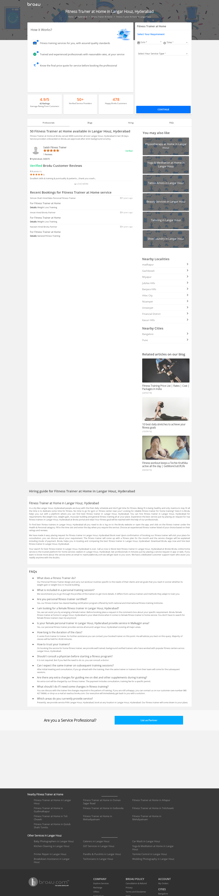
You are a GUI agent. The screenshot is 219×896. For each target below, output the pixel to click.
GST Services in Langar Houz (98, 846)
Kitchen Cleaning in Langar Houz (51, 846)
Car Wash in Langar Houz (146, 841)
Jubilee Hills (148, 283)
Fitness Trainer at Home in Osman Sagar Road (102, 801)
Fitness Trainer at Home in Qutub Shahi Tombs (52, 826)
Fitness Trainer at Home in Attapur (151, 800)
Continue (163, 109)
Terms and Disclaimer (136, 891)
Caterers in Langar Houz (96, 841)
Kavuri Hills (148, 320)
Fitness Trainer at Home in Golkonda (103, 808)
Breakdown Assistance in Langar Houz (52, 860)
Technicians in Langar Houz (98, 858)
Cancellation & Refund (136, 883)
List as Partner (149, 720)
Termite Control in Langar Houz (149, 854)
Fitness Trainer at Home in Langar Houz (52, 801)
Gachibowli (148, 270)
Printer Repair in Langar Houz (50, 854)
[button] (151, 42)
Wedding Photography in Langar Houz (153, 858)
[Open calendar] (161, 42)
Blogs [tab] (90, 122)
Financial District (151, 313)
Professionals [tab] (49, 122)
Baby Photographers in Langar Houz (54, 841)
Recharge (97, 887)
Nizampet (147, 301)
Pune (145, 340)
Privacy (129, 887)
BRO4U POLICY (135, 879)
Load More (82, 183)
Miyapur (147, 276)
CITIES (162, 889)
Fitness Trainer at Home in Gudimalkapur (48, 809)
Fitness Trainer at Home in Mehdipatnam (146, 818)
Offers (96, 891)
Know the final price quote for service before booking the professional (78, 65)
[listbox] (177, 42)
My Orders (163, 883)
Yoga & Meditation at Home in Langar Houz (153, 847)
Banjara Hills (149, 289)
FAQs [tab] (171, 122)
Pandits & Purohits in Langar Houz (102, 854)
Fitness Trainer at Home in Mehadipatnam (97, 818)
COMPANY (99, 879)
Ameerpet (147, 307)
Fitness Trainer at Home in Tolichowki (153, 808)
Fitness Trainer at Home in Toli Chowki (50, 818)
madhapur (148, 264)
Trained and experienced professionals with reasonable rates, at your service (82, 54)
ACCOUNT (164, 879)
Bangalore (147, 334)
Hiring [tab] (130, 122)
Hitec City (147, 295)
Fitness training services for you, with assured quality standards (75, 43)
